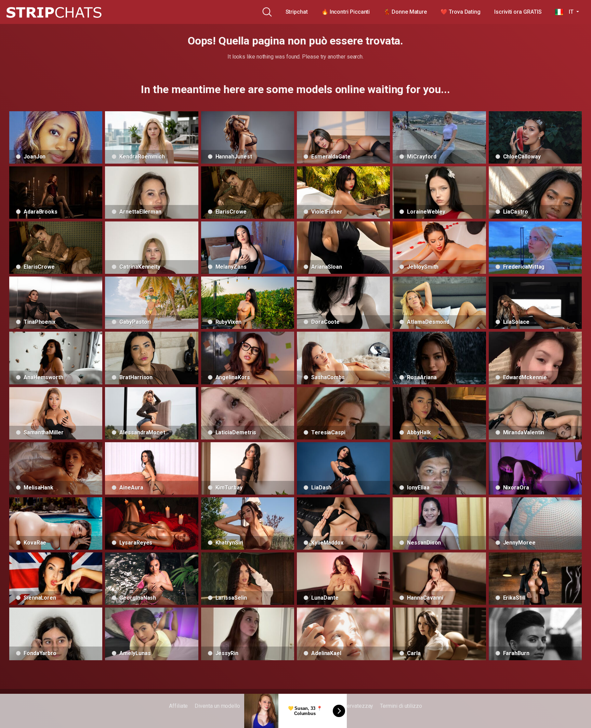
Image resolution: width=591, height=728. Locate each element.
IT (569, 12)
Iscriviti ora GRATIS (517, 12)
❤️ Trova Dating (461, 12)
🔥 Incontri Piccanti (345, 12)
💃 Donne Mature (405, 12)
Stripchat (297, 12)
